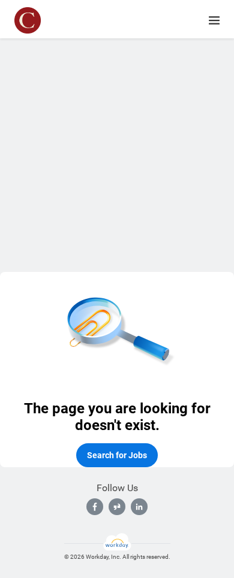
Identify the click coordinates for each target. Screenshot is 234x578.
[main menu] (214, 20)
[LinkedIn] (139, 506)
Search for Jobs (117, 455)
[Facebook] (94, 506)
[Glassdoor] (117, 506)
